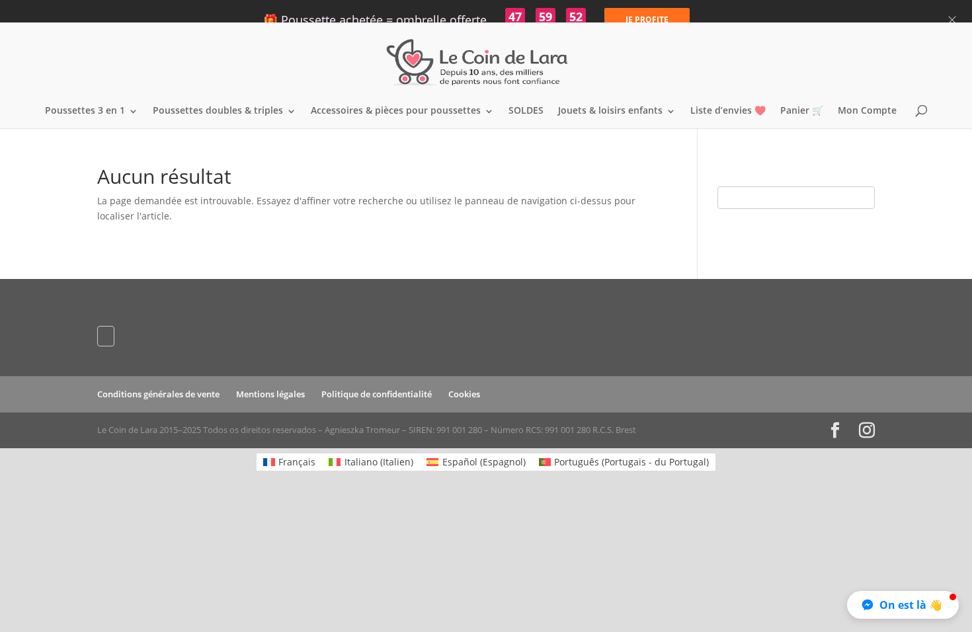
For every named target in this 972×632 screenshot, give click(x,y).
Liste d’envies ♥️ (728, 111)
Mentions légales (270, 394)
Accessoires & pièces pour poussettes (396, 111)
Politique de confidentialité (376, 394)
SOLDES (526, 111)
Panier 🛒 (801, 111)
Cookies (464, 394)
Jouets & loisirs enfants (610, 111)
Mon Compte (867, 111)
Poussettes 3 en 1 (85, 111)
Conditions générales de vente (158, 394)
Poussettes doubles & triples (218, 111)
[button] (903, 605)
